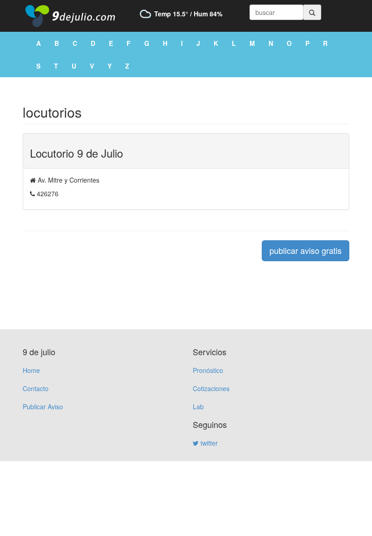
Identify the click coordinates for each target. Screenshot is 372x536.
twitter (208, 442)
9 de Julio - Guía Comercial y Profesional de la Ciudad (77, 16)
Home (31, 370)
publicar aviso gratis (305, 250)
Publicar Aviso (43, 406)
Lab (198, 406)
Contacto (36, 388)
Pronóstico (208, 370)
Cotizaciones (211, 388)
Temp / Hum (188, 13)
